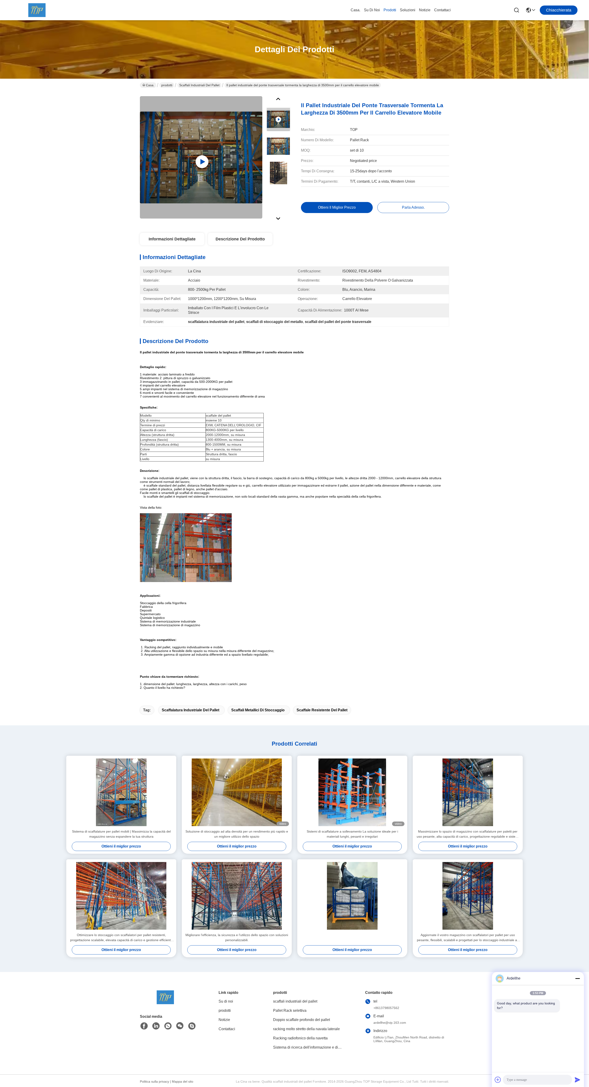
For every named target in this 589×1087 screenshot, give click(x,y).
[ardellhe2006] (192, 1026)
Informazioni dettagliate (172, 239)
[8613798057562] (168, 1026)
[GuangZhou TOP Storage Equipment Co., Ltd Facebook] (144, 1026)
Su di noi (372, 10)
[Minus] (577, 978)
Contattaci (442, 10)
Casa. (355, 10)
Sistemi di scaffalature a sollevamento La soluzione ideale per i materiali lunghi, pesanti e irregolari (352, 834)
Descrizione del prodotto (240, 239)
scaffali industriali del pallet (199, 85)
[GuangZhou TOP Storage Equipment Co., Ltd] (37, 10)
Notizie (424, 10)
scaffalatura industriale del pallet (190, 710)
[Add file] (498, 1080)
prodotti (390, 10)
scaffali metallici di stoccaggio (258, 710)
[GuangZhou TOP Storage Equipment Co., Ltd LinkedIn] (156, 1026)
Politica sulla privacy (154, 1081)
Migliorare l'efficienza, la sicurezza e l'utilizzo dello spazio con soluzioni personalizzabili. (236, 937)
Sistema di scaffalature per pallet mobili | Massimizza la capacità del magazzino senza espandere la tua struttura (121, 834)
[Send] (577, 1080)
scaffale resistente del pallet (322, 710)
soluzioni (407, 10)
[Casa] (165, 1003)
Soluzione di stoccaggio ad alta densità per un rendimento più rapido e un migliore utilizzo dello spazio (236, 834)
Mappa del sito (182, 1081)
